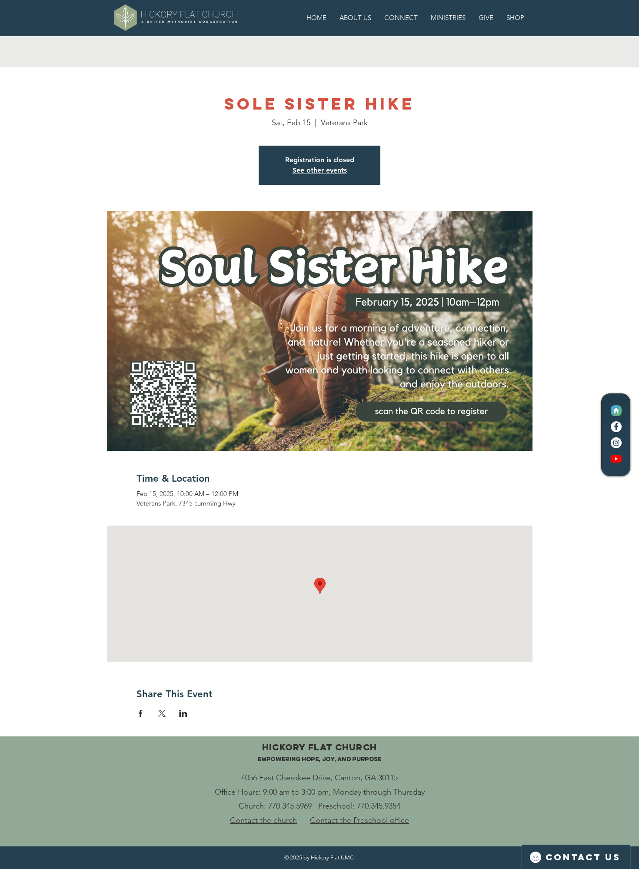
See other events (320, 170)
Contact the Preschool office (359, 820)
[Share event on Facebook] (140, 713)
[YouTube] (616, 458)
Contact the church (263, 820)
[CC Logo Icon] (616, 410)
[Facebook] (616, 426)
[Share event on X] (162, 713)
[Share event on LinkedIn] (183, 713)
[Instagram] (616, 442)
